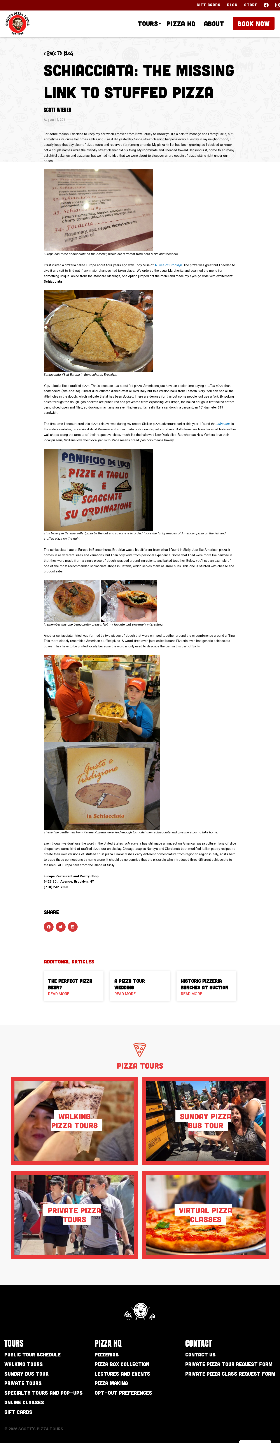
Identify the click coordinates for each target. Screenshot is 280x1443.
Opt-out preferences (123, 1392)
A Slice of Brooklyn (168, 265)
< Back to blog (58, 53)
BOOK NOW (254, 23)
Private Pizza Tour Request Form (229, 1364)
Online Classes (24, 1402)
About (214, 23)
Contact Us (200, 1354)
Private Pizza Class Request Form (230, 1373)
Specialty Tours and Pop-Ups (43, 1392)
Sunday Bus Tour (26, 1373)
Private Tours (23, 1383)
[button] (49, 927)
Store (250, 4)
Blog (232, 4)
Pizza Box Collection (122, 1364)
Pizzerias (107, 1354)
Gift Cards (208, 4)
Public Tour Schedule (32, 1354)
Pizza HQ (181, 23)
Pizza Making (111, 1383)
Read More (58, 993)
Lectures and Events (122, 1373)
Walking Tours (23, 1364)
